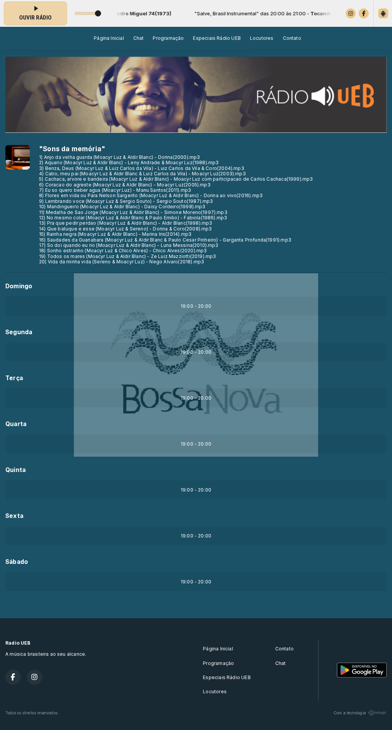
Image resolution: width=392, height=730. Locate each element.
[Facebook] (364, 13)
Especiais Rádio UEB (216, 38)
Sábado (16, 561)
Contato (292, 38)
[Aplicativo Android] (383, 13)
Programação (168, 38)
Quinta (15, 470)
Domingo (18, 286)
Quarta (15, 424)
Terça (14, 378)
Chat (138, 38)
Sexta (14, 515)
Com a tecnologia (349, 712)
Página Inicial (109, 38)
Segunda (18, 332)
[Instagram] (351, 13)
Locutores (262, 38)
